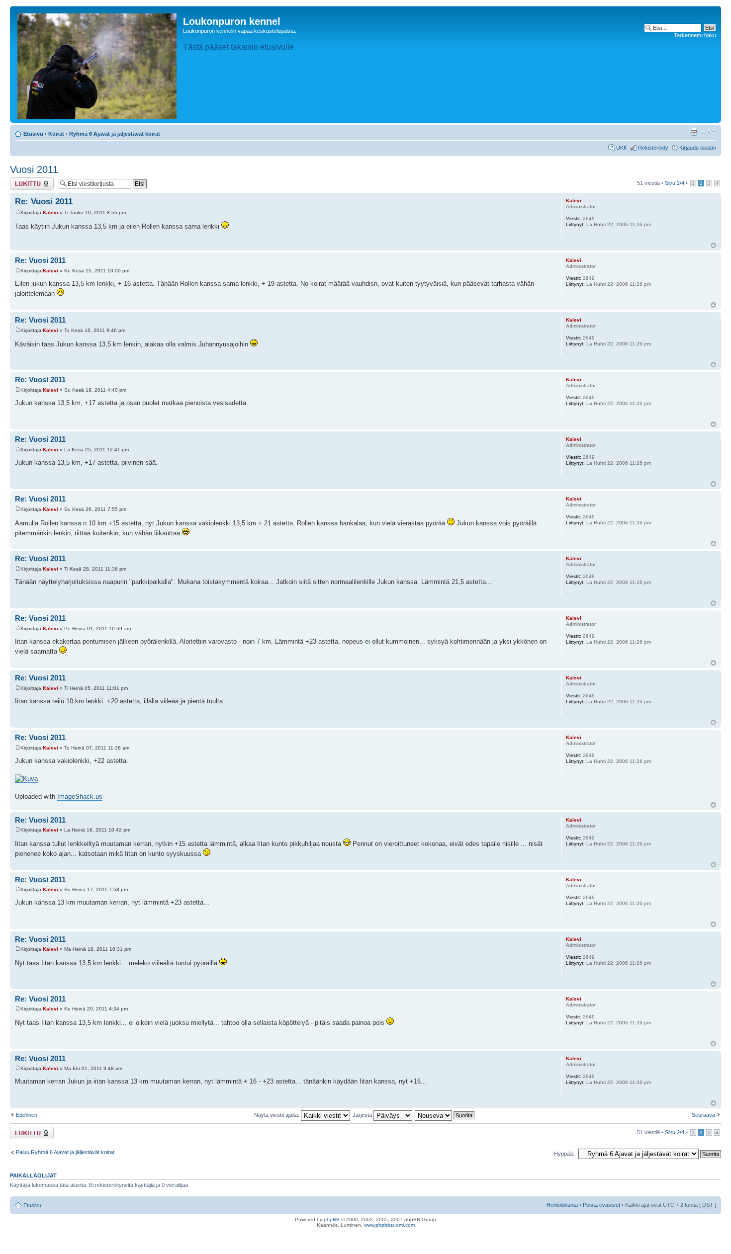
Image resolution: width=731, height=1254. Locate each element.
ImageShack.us (79, 796)
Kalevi (50, 212)
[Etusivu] (97, 64)
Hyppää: (564, 1154)
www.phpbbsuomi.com (389, 1225)
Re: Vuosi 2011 (44, 201)
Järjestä (363, 1115)
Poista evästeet (601, 1205)
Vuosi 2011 (34, 169)
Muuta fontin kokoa (709, 131)
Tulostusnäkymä (693, 131)
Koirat (56, 134)
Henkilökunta (562, 1205)
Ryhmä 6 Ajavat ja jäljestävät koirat (114, 134)
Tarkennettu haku (695, 35)
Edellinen (26, 1115)
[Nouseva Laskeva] (445, 1115)
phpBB (332, 1219)
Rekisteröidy (653, 148)
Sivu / (674, 183)
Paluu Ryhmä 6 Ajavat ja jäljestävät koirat (65, 1152)
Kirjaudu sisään (697, 148)
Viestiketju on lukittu (26, 183)
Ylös (713, 245)
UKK (621, 148)
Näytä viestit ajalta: (277, 1115)
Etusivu (33, 134)
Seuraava (703, 1115)
